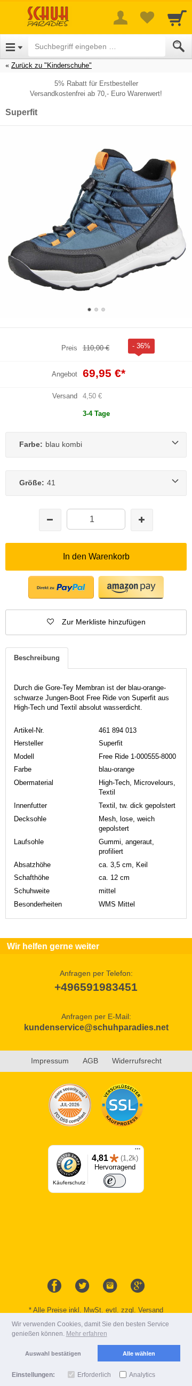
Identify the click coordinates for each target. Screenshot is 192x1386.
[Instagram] (110, 1286)
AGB (90, 1060)
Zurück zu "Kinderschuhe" (51, 65)
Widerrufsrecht (137, 1060)
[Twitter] (82, 1286)
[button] (61, 587)
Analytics (142, 1375)
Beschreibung (37, 658)
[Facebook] (54, 1286)
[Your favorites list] (147, 17)
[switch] (114, 1180)
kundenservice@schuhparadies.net (96, 1027)
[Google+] (137, 1286)
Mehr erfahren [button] (86, 1333)
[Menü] (137, 1151)
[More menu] (120, 17)
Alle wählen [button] (139, 1353)
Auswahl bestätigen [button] (53, 1353)
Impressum (50, 1060)
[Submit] (178, 46)
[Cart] (177, 17)
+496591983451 (96, 987)
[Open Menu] (14, 46)
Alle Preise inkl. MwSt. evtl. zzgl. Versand (98, 1310)
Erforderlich (94, 1375)
